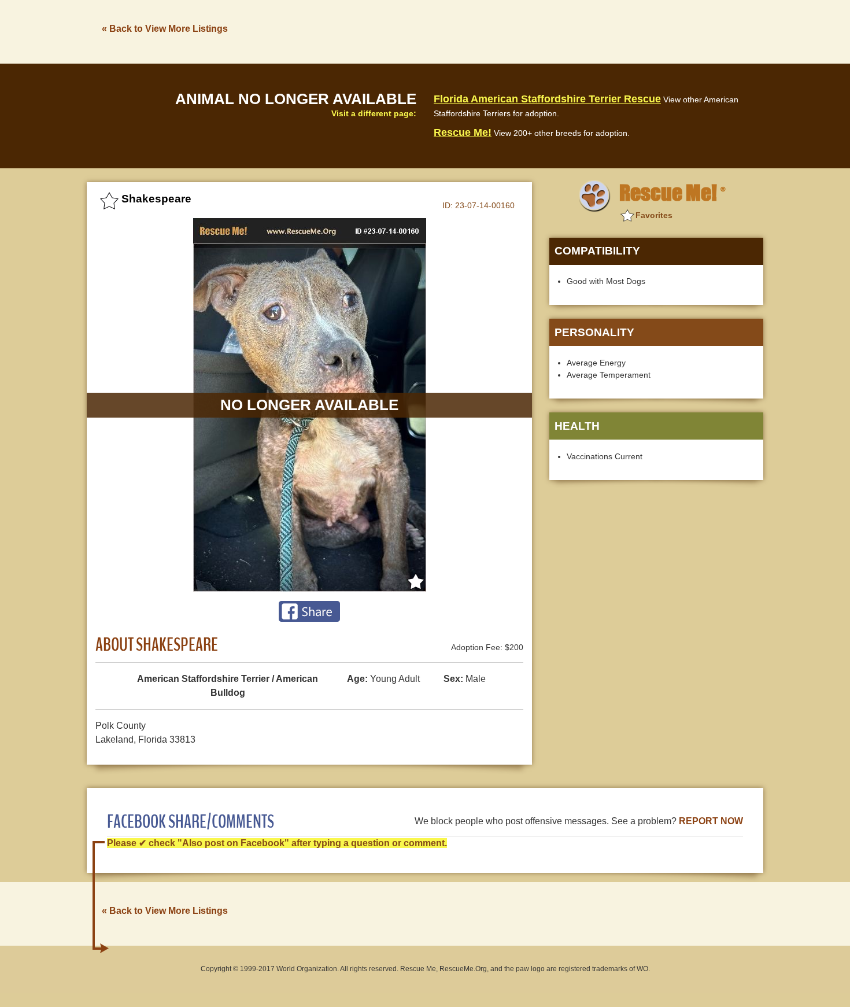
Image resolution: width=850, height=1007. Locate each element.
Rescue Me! (462, 132)
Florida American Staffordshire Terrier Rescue (547, 99)
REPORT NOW (711, 821)
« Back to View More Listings (165, 29)
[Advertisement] (552, 31)
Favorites (653, 215)
